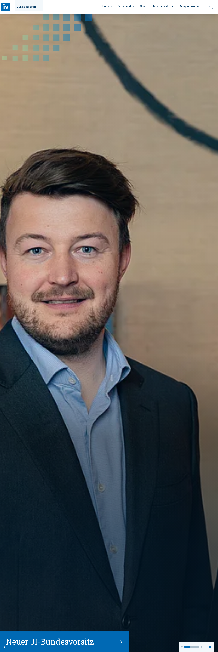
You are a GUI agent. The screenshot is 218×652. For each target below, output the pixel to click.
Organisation (126, 6)
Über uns (106, 6)
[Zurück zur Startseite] (5, 7)
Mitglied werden (190, 6)
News (143, 6)
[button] (182, 647)
